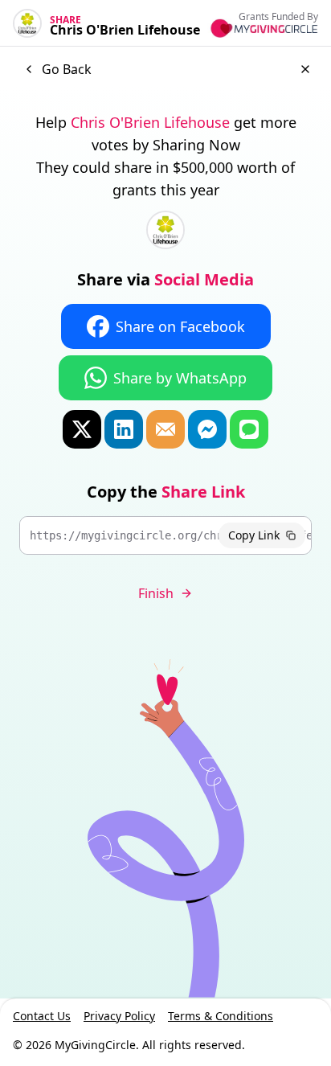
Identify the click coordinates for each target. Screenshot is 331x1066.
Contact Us (42, 1015)
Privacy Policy (119, 1015)
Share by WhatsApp (180, 377)
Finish (156, 593)
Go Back (67, 69)
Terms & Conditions (220, 1015)
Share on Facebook (180, 326)
